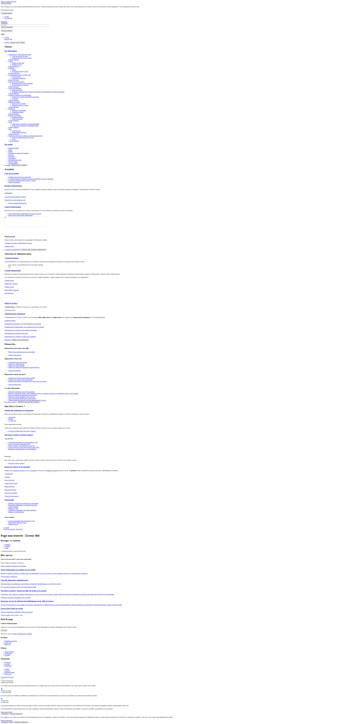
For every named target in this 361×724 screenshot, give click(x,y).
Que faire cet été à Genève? (16, 463)
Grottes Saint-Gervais (11, 483)
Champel (7, 477)
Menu (3, 34)
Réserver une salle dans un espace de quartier (21, 352)
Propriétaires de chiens (15, 160)
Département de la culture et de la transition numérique (21, 330)
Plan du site (8, 674)
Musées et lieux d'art (18, 63)
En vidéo (7, 664)
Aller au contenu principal (8, 1)
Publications (8, 666)
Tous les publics (13, 161)
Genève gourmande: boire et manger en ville (21, 521)
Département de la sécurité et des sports (16, 333)
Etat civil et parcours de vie (16, 81)
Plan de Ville (8, 18)
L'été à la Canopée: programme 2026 (19, 444)
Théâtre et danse (17, 65)
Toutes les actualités (14, 182)
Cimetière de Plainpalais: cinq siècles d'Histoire (22, 510)
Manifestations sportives (19, 132)
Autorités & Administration (13, 249)
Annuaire (7, 655)
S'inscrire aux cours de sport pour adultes (20, 379)
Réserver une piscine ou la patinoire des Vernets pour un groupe (27, 381)
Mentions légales (9, 672)
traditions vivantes (52, 470)
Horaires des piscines (11, 641)
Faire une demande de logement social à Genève (22, 395)
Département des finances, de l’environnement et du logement (23, 324)
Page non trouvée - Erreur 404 (13, 529)
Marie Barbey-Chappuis (12, 290)
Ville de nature (16, 76)
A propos (7, 670)
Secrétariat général (10, 320)
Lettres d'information (13, 207)
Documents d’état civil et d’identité (22, 83)
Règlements (8, 653)
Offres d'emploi (9, 652)
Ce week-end (12, 420)
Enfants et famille (13, 148)
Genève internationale (14, 88)
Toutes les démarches (14, 355)
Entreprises (11, 156)
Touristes (11, 155)
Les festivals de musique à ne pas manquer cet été (23, 442)
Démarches (8, 340)
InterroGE (8, 644)
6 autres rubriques (13, 59)
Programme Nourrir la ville (20, 71)
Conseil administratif (13, 271)
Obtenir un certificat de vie (16, 364)
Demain (10, 419)
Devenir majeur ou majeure (20, 85)
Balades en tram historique (16, 512)
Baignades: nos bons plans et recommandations (22, 449)
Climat (14, 70)
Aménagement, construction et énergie (19, 54)
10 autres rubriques (14, 73)
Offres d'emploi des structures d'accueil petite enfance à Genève (27, 400)
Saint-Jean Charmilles (11, 493)
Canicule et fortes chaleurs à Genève (15, 197)
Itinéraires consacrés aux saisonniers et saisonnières (23, 503)
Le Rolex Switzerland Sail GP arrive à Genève (22, 180)
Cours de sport (16, 131)
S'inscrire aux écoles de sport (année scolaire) (21, 378)
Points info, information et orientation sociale (25, 125)
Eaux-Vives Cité (9, 480)
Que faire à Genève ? (11, 402)
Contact (7, 16)
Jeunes (10, 150)
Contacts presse (9, 246)
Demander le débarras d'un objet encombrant (21, 392)
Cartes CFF (8, 643)
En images (8, 662)
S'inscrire (4, 630)
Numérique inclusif (17, 112)
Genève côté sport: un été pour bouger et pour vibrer (23, 447)
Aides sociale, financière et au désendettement (25, 124)
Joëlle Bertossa (9, 293)
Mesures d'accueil (17, 90)
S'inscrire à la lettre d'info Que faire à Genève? (22, 431)
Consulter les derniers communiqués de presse (18, 243)
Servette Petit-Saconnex (12, 496)
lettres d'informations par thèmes (22, 634)
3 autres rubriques (13, 93)
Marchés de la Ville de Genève (17, 522)
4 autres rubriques (13, 114)
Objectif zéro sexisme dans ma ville (15, 200)
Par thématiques (11, 51)
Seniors (10, 151)
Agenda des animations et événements (19, 410)
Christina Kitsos (9, 280)
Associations (12, 158)
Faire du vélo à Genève (19, 103)
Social (10, 122)
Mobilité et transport (14, 102)
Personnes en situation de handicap (18, 153)
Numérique (11, 109)
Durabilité (11, 68)
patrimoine (34, 470)
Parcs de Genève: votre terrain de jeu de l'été (21, 446)
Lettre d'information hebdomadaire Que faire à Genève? (24, 214)
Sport (9, 129)
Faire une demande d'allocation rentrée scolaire (22, 398)
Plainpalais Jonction (10, 490)
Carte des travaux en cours (20, 56)
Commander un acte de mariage (17, 362)
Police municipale (17, 119)
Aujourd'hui (11, 417)
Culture (10, 61)
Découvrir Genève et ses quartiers (17, 467)
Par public (9, 144)
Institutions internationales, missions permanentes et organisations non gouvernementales (38, 92)
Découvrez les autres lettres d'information (20, 215)
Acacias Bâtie (9, 474)
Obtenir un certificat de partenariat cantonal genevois (23, 367)
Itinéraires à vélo (13, 508)
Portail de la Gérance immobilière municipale (25, 97)
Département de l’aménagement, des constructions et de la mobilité (24, 327)
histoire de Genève (19, 470)
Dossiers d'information (13, 186)
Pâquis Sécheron (9, 486)
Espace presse (10, 236)
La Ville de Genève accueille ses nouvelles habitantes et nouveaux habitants (30, 179)
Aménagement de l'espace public (21, 58)
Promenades (9, 500)
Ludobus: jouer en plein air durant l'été (19, 177)
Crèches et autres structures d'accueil (23, 137)
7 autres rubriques (13, 141)
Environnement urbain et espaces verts (19, 75)
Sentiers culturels (13, 507)
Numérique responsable (19, 110)
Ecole (13, 139)
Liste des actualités (12, 173)
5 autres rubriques (13, 100)
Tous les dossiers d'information (17, 203)
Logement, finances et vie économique (19, 95)
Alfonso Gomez (9, 287)
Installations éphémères (19, 78)
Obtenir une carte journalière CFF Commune (21, 397)
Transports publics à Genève (20, 105)
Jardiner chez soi (13, 524)
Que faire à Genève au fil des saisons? (19, 435)
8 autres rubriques (13, 87)
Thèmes (7, 42)
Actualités (7, 165)
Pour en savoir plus (6, 712)
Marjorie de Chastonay (11, 283)
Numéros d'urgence (18, 117)
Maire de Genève (11, 303)
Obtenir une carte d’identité (16, 366)
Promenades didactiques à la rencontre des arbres (22, 505)
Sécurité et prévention (14, 115)
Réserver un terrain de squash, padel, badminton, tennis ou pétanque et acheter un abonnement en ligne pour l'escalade (43, 393)
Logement (15, 98)
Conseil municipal (11, 258)
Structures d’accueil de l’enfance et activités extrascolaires (25, 136)
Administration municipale (15, 314)
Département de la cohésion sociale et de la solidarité (20, 336)
